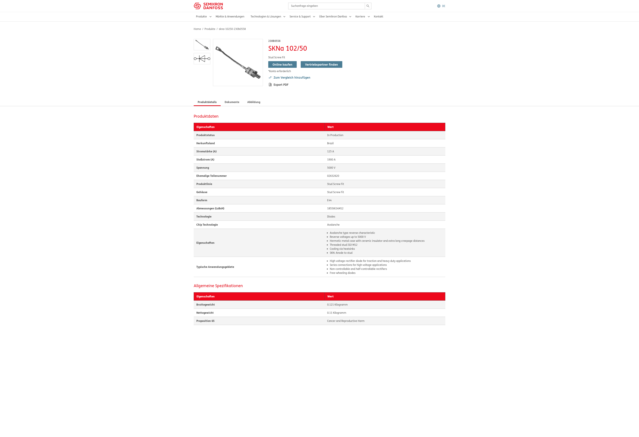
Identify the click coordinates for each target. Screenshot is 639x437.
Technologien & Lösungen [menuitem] (266, 16)
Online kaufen (282, 64)
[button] (441, 6)
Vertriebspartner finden (321, 64)
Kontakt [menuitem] (378, 16)
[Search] (368, 6)
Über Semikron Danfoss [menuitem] (333, 16)
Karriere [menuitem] (360, 16)
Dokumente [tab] (232, 102)
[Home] (208, 5)
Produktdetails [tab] (207, 102)
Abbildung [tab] (253, 102)
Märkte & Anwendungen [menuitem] (230, 16)
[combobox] (329, 6)
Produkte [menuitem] (201, 16)
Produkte (210, 29)
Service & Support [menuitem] (300, 16)
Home (197, 29)
